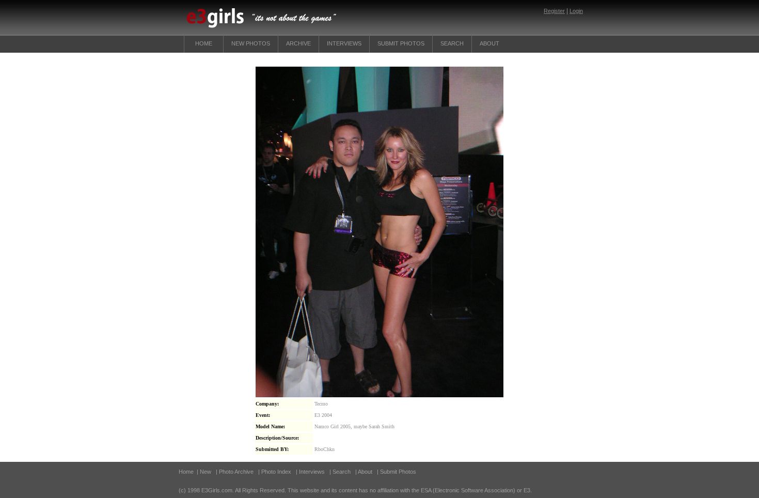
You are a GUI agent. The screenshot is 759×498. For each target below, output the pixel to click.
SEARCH (452, 43)
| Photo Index (274, 472)
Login (576, 11)
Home (203, 43)
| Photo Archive (235, 472)
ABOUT (489, 43)
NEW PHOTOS (250, 43)
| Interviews (310, 472)
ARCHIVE (298, 43)
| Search (340, 472)
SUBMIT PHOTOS (400, 43)
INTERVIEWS (344, 43)
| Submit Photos (396, 472)
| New (204, 472)
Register (554, 11)
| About (364, 472)
